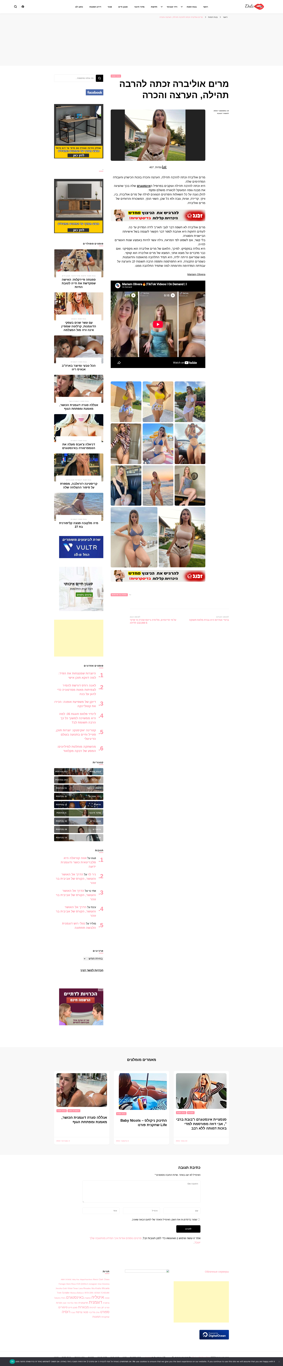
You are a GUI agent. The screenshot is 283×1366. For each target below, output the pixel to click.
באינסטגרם (75, 1297)
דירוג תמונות (95, 7)
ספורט (104, 1312)
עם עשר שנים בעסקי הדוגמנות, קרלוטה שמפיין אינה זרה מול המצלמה (78, 326)
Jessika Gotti (61, 1288)
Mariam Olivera (196, 274)
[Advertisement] (141, 42)
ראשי (205, 7)
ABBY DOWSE (66, 1279)
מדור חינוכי (139, 7)
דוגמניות (74, 362)
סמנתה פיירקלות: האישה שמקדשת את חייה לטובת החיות (79, 283)
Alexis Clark (98, 1279)
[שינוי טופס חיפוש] (15, 6)
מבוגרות (83, 1307)
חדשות (154, 7)
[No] (279, 1361)
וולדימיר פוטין (68, 1303)
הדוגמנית (83, 1302)
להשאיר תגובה (220, 113)
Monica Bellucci (77, 1293)
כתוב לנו (79, 7)
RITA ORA (89, 1293)
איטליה (97, 1297)
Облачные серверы (217, 1271)
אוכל (59, 1293)
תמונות (191, 1112)
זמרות (59, 1303)
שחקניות (105, 1317)
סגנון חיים (123, 7)
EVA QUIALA (82, 1284)
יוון (103, 1307)
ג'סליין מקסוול (59, 1298)
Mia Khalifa (96, 1288)
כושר (99, 1307)
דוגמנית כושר (74, 401)
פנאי (110, 7)
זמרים (107, 1307)
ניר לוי (92, 874)
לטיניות (92, 1307)
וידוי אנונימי (172, 7)
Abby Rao (75, 1279)
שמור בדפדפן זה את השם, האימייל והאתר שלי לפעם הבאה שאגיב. (164, 1219)
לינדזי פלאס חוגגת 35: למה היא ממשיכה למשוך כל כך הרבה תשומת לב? (77, 718)
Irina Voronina (103, 1284)
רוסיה (66, 1312)
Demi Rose (71, 1284)
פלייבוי (92, 1312)
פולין (97, 1312)
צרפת (79, 1312)
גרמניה (106, 1303)
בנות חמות (192, 7)
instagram (93, 1284)
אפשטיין (87, 1298)
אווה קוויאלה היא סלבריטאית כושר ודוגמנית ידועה (78, 862)
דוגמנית (95, 1302)
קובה (73, 1312)
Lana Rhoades (85, 1288)
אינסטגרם (143, 185)
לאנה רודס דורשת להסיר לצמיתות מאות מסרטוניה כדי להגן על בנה (76, 690)
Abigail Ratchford (86, 1279)
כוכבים (74, 319)
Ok (12, 1361)
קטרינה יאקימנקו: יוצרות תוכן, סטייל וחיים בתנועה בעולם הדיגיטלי (76, 734)
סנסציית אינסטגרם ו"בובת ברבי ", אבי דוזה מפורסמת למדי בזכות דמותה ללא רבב (201, 1123)
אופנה (107, 1298)
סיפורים (63, 1307)
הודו (76, 1303)
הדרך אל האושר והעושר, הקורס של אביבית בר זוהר (76, 879)
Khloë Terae (73, 1288)
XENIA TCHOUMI (101, 1293)
